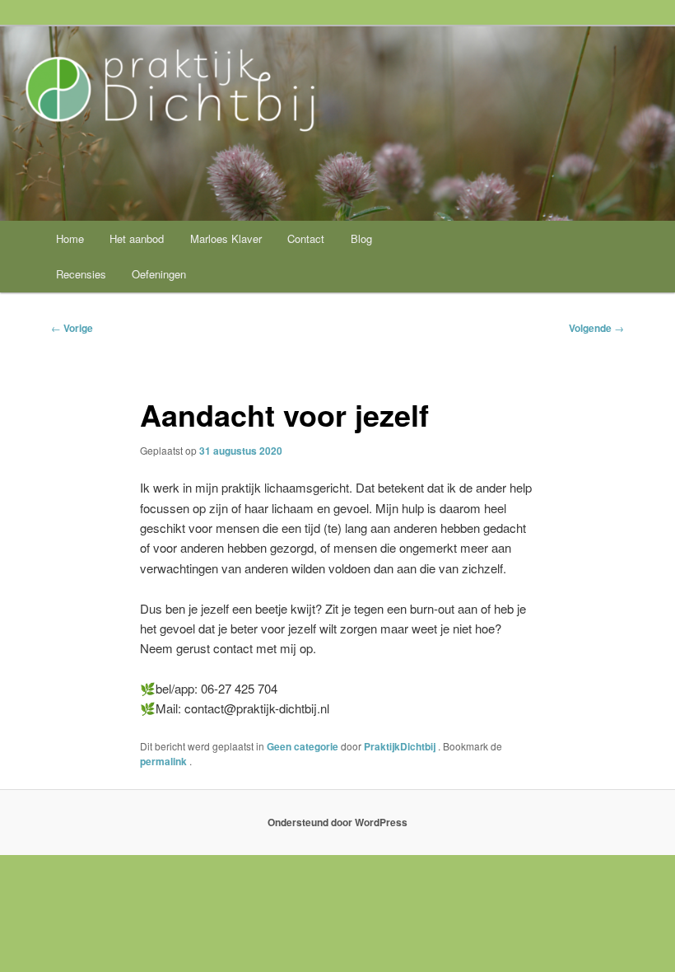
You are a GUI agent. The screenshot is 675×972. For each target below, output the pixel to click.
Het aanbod (136, 238)
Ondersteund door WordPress (337, 822)
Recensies (81, 274)
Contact (305, 238)
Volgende (596, 327)
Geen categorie (302, 746)
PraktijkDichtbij (401, 746)
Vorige (72, 327)
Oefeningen (159, 274)
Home (70, 238)
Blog (361, 238)
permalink (164, 761)
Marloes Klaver (226, 238)
